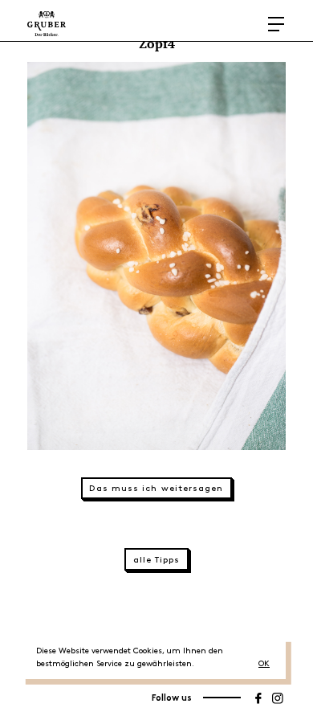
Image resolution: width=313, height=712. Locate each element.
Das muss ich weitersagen (156, 489)
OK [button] (264, 664)
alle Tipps (157, 560)
